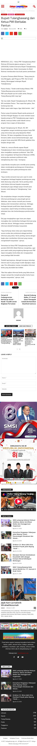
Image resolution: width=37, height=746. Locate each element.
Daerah (3, 716)
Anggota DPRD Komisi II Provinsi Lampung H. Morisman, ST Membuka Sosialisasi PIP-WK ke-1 (30, 342)
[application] (18, 501)
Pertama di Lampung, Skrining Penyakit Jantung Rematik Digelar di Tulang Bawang (6, 341)
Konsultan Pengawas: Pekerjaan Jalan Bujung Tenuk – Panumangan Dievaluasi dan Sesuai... (24, 535)
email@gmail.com (23, 653)
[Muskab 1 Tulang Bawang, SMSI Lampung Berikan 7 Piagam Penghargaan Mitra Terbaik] (18, 333)
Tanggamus (4, 725)
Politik (3, 722)
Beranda (3, 11)
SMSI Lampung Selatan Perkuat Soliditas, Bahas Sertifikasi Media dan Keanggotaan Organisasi (24, 523)
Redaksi (5, 738)
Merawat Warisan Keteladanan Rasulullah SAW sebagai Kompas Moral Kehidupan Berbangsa (24, 558)
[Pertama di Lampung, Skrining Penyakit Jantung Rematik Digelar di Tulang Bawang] (6, 333)
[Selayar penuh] (34, 510)
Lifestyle (9, 11)
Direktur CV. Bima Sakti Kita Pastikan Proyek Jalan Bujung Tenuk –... (23, 546)
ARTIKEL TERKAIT (11, 326)
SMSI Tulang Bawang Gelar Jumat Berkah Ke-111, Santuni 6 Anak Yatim (24, 569)
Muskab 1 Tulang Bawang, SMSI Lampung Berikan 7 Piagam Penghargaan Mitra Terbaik (18, 341)
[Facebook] (14, 657)
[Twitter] (19, 657)
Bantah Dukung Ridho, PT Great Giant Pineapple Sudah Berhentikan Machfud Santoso (28, 299)
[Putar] (2, 510)
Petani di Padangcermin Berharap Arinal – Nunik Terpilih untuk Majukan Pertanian (9, 299)
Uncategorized (20, 14)
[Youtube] (23, 657)
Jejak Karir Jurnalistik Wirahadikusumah (11, 604)
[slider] (17, 509)
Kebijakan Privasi (14, 738)
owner (6, 29)
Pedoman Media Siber (27, 738)
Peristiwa (11, 14)
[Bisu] (32, 510)
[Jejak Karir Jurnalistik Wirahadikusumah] (18, 589)
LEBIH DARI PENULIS (25, 326)
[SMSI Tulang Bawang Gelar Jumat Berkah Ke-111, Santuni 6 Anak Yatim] (6, 570)
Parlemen (4, 728)
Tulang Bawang (29, 336)
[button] (34, 6)
